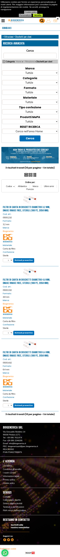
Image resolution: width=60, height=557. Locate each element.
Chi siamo (7, 28)
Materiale (30, 97)
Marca (30, 68)
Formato (30, 88)
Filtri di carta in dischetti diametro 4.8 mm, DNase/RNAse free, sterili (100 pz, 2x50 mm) (26, 281)
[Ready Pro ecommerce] (30, 553)
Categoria (30, 78)
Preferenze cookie (8, 549)
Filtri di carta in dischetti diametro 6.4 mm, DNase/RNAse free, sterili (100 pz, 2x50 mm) (26, 354)
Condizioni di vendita (12, 469)
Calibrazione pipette (12, 500)
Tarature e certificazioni (13, 507)
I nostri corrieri (9, 472)
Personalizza (25, 15)
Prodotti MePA (30, 117)
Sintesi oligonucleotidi (12, 503)
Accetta (37, 15)
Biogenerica (8, 231)
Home (18, 61)
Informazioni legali (11, 476)
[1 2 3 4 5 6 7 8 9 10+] (8, 260)
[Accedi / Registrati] (49, 20)
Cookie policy (31, 12)
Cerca (30, 50)
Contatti (6, 497)
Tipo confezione (30, 107)
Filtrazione (29, 61)
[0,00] (56, 20)
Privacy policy (9, 479)
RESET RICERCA (30, 126)
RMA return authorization (14, 510)
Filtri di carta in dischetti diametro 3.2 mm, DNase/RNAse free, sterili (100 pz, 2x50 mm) (26, 208)
